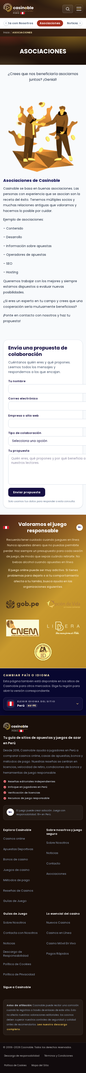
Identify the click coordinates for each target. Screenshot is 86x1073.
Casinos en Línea (58, 933)
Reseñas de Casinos (18, 891)
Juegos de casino (16, 870)
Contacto (53, 863)
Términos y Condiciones (58, 1055)
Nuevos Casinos (58, 922)
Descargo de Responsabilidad (15, 954)
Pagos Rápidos (57, 954)
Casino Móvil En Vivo (61, 943)
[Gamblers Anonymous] (43, 652)
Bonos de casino (15, 859)
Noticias (73, 23)
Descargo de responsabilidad (21, 1055)
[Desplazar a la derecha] (80, 23)
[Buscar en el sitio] (67, 9)
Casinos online (14, 839)
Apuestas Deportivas (18, 849)
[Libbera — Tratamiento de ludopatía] (63, 628)
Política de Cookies (17, 964)
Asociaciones (50, 23)
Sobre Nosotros (57, 843)
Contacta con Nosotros (20, 933)
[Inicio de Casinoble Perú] (18, 7)
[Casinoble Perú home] (15, 726)
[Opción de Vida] (63, 604)
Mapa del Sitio (40, 1065)
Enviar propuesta (26, 492)
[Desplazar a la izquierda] (6, 23)
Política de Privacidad (19, 974)
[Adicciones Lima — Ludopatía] (23, 628)
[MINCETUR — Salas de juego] (23, 604)
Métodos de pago (16, 880)
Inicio (6, 32)
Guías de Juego (15, 901)
